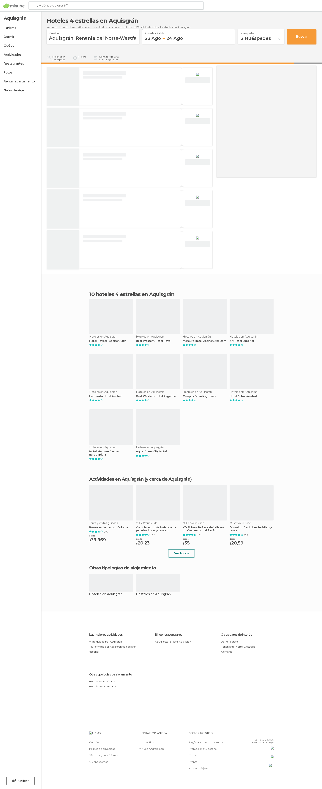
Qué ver (10, 45)
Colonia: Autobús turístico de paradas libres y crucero (156, 529)
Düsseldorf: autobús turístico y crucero (251, 529)
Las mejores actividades (106, 634)
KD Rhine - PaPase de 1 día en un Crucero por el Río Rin (203, 529)
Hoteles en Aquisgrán (105, 594)
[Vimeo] (265, 734)
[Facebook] (252, 734)
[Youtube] (271, 734)
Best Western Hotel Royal (153, 341)
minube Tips (146, 742)
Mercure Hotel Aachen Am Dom (204, 341)
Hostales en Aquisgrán (153, 594)
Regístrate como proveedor (206, 742)
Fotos (8, 72)
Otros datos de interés (236, 634)
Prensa (193, 761)
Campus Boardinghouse (199, 396)
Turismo (10, 28)
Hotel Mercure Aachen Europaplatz (104, 453)
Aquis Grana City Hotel (151, 451)
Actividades (13, 54)
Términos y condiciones (103, 755)
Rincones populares (168, 634)
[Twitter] (258, 734)
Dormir (9, 37)
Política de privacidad (102, 748)
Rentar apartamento (19, 81)
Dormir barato (229, 641)
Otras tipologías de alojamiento (110, 674)
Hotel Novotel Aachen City (107, 341)
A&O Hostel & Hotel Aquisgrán (173, 641)
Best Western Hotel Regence (156, 396)
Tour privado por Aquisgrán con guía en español (112, 649)
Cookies (94, 742)
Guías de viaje (14, 90)
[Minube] (14, 5)
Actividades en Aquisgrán (116, 479)
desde (92, 535)
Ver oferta (197, 80)
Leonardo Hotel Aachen (105, 396)
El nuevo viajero (198, 768)
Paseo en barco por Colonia (108, 527)
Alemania (226, 651)
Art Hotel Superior (242, 341)
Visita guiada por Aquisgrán (105, 641)
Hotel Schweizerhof (243, 396)
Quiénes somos (98, 761)
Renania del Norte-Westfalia (238, 646)
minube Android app (151, 748)
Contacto (195, 755)
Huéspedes (258, 38)
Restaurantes (14, 63)
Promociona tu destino (203, 748)
